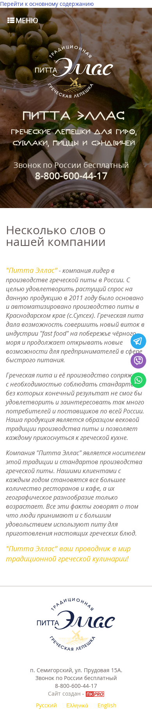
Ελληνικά (77, 705)
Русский (46, 705)
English (107, 705)
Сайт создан (64, 693)
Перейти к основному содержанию (47, 3)
